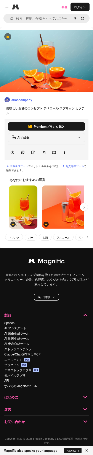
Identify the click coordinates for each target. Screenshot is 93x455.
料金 (64, 7)
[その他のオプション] (64, 152)
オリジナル (30, 37)
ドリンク (14, 237)
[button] (46, 297)
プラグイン (15, 365)
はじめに (11, 396)
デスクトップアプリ (21, 370)
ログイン (80, 7)
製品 (7, 315)
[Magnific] (46, 262)
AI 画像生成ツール (17, 166)
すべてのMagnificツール (20, 386)
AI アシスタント (15, 328)
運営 (7, 409)
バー (31, 237)
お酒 (45, 237)
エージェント (16, 359)
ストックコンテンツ (18, 349)
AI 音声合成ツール (16, 343)
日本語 (46, 297)
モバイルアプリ (15, 375)
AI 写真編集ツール (73, 166)
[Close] (86, 450)
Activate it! (73, 450)
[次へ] (84, 207)
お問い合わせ (14, 421)
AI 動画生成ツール (16, 338)
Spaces (9, 323)
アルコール (63, 237)
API (6, 380)
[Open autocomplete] (10, 18)
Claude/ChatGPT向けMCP (22, 354)
